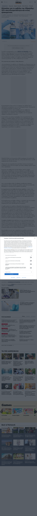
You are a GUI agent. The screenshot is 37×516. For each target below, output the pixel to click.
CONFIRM (11, 274)
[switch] (30, 257)
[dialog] (18, 258)
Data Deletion (13, 277)
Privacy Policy (24, 277)
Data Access (18, 277)
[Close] (35, 238)
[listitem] (18, 255)
